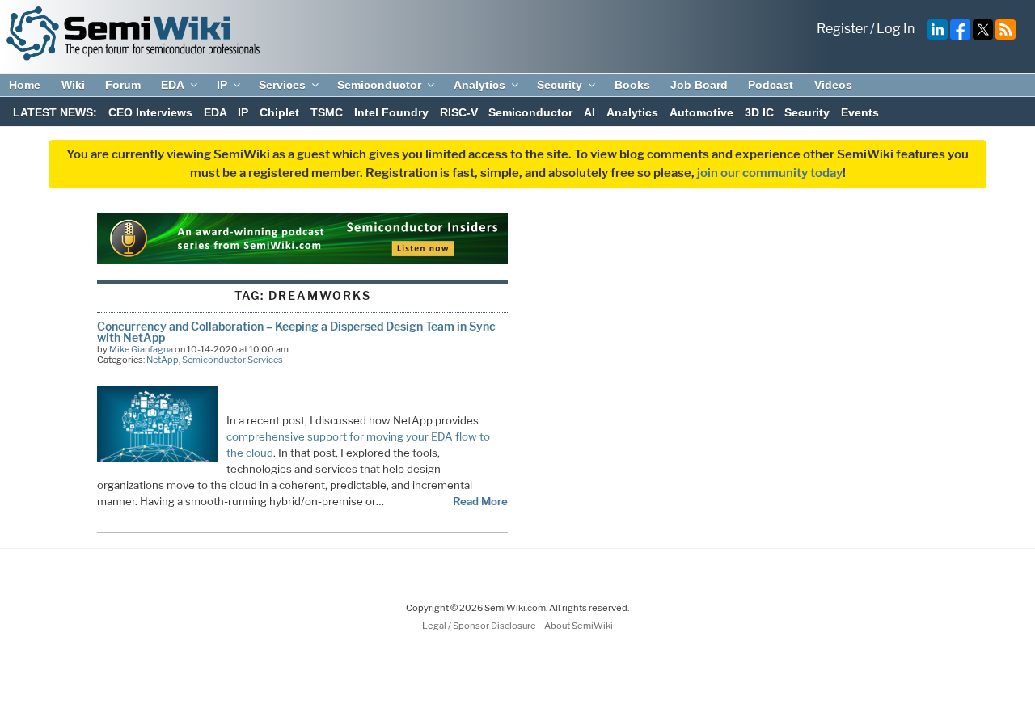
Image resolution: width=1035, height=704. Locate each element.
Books (632, 84)
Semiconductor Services (232, 359)
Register (842, 28)
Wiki (73, 84)
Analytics (479, 84)
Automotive (701, 112)
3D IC (759, 112)
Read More (480, 501)
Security (559, 84)
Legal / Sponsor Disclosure (480, 625)
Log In (896, 28)
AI (589, 112)
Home (24, 84)
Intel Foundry (391, 112)
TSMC (326, 112)
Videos (833, 84)
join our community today (770, 173)
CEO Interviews (150, 112)
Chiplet (279, 112)
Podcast (770, 84)
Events (860, 112)
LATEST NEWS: (55, 112)
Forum (123, 84)
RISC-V (459, 112)
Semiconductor (379, 84)
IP (222, 84)
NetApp (162, 359)
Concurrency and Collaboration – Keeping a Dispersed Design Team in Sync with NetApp (296, 331)
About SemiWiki (578, 625)
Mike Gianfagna (141, 349)
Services (282, 84)
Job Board (699, 84)
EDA (172, 84)
